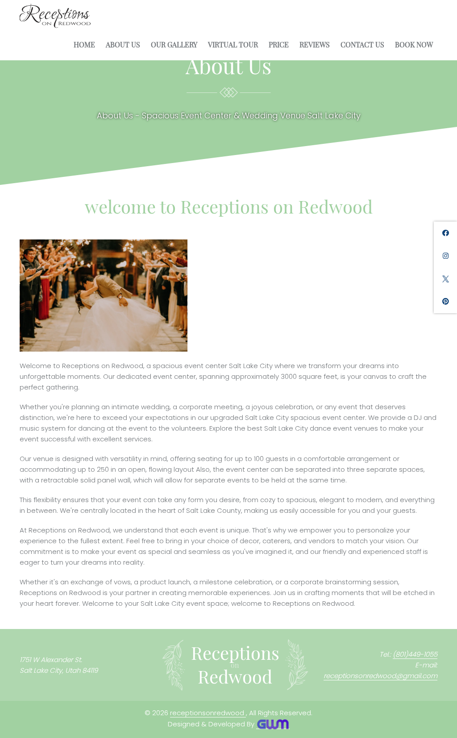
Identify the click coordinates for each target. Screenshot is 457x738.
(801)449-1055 (415, 654)
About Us (123, 44)
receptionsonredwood (208, 712)
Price (279, 44)
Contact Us (362, 44)
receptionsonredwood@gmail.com (380, 675)
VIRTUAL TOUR (233, 44)
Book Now (414, 44)
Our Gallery (174, 44)
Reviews (314, 44)
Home (84, 44)
